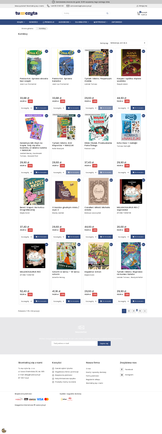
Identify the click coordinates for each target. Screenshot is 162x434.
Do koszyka (42, 108)
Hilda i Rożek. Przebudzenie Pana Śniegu (98, 144)
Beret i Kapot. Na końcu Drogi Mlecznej (32, 208)
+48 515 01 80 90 (57, 6)
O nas (88, 369)
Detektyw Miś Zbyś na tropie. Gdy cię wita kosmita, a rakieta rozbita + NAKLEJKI (33, 146)
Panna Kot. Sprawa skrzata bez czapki (34, 79)
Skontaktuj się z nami (94, 383)
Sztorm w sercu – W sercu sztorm (65, 273)
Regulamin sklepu (93, 379)
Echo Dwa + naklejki (127, 143)
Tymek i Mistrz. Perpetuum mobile (98, 79)
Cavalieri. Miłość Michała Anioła (97, 208)
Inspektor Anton (93, 272)
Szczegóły (25, 108)
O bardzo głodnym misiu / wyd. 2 (65, 208)
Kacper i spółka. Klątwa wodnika (129, 79)
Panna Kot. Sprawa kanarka (62, 79)
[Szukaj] (107, 13)
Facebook (129, 369)
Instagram (129, 375)
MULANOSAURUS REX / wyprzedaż (128, 208)
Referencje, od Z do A (128, 43)
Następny (145, 311)
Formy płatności (92, 376)
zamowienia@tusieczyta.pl (80, 6)
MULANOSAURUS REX (30, 272)
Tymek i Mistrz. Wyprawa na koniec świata (129, 273)
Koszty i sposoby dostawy (96, 372)
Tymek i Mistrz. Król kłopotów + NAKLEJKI (63, 144)
